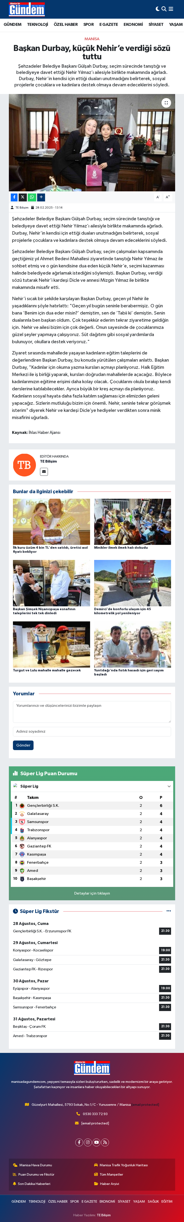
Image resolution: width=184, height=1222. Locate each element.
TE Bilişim (22, 207)
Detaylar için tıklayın (92, 893)
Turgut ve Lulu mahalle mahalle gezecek (47, 670)
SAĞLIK (153, 1201)
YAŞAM (176, 24)
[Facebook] (79, 1142)
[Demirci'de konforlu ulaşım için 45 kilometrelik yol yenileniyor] (132, 583)
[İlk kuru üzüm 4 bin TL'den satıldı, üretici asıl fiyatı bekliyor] (51, 522)
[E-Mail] (44, 472)
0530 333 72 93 (95, 1114)
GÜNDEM (12, 24)
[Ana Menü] (171, 9)
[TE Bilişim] (24, 465)
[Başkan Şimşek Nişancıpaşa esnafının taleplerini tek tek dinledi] (51, 583)
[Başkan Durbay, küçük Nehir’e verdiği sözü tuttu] (92, 142)
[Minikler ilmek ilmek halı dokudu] (132, 522)
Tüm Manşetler (111, 1174)
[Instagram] (88, 1142)
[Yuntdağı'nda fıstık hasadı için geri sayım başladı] (132, 644)
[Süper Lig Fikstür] (169, 911)
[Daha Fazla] (41, 197)
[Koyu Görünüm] (158, 9)
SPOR (88, 24)
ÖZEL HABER (66, 24)
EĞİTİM (166, 1201)
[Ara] (164, 9)
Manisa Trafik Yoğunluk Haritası (124, 1165)
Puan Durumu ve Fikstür (36, 1174)
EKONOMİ (133, 24)
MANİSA (92, 39)
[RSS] (105, 1142)
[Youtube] (96, 1142)
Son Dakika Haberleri (34, 1184)
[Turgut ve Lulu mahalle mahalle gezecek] (51, 644)
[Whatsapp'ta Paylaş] (32, 197)
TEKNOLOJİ (37, 24)
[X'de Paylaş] (23, 197)
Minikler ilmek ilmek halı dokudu (121, 547)
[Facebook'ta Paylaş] (14, 197)
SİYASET (156, 24)
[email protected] (145, 1104)
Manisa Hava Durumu (35, 1165)
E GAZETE (108, 24)
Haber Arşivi (109, 1184)
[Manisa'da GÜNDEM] (27, 9)
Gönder (23, 745)
